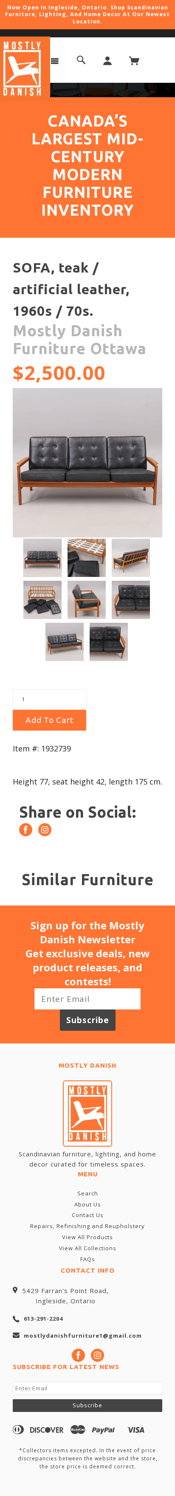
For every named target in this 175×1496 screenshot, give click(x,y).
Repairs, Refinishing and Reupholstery (87, 1226)
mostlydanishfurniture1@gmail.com (83, 1335)
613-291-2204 (43, 1318)
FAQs (87, 1259)
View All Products (87, 1237)
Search (87, 1193)
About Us (87, 1204)
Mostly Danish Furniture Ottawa (80, 339)
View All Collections (87, 1248)
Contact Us (88, 1215)
